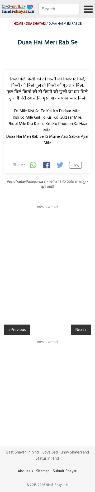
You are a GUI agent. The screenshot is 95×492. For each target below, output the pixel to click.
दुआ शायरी (47, 187)
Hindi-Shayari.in (18, 9)
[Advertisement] (47, 257)
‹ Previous (17, 329)
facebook (47, 165)
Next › (81, 329)
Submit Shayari (65, 471)
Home (18, 24)
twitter (60, 165)
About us (25, 471)
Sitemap (43, 471)
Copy (75, 165)
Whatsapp (33, 165)
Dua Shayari (36, 24)
